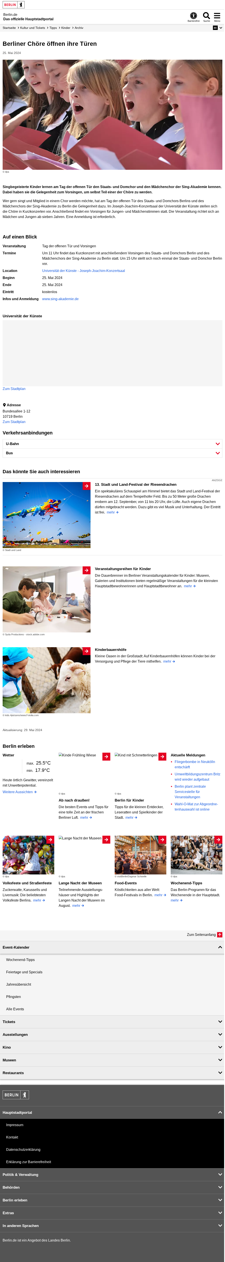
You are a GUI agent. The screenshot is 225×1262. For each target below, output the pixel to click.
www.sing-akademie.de (60, 299)
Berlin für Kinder (129, 800)
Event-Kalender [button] (16, 947)
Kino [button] (7, 1047)
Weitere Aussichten (18, 792)
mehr (111, 512)
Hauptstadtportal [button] (17, 1112)
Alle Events (15, 1009)
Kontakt (12, 1137)
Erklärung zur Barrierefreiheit (28, 1162)
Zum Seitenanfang (201, 935)
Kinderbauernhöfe (110, 650)
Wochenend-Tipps (186, 883)
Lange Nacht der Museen (80, 883)
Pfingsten (13, 997)
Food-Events (126, 883)
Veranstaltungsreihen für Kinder (123, 569)
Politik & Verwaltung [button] (20, 1175)
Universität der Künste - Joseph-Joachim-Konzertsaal (83, 271)
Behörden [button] (11, 1187)
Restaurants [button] (13, 1073)
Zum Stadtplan (14, 389)
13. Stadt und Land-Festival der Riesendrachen (135, 484)
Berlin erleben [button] (15, 1200)
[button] (217, 28)
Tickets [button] (9, 1022)
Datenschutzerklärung (23, 1149)
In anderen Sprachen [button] (21, 1226)
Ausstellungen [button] (15, 1035)
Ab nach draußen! (74, 800)
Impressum (14, 1125)
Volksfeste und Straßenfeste (27, 883)
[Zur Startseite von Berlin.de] (16, 1098)
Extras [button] (8, 1213)
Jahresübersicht (18, 984)
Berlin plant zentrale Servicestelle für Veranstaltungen (190, 792)
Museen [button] (9, 1060)
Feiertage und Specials (24, 972)
